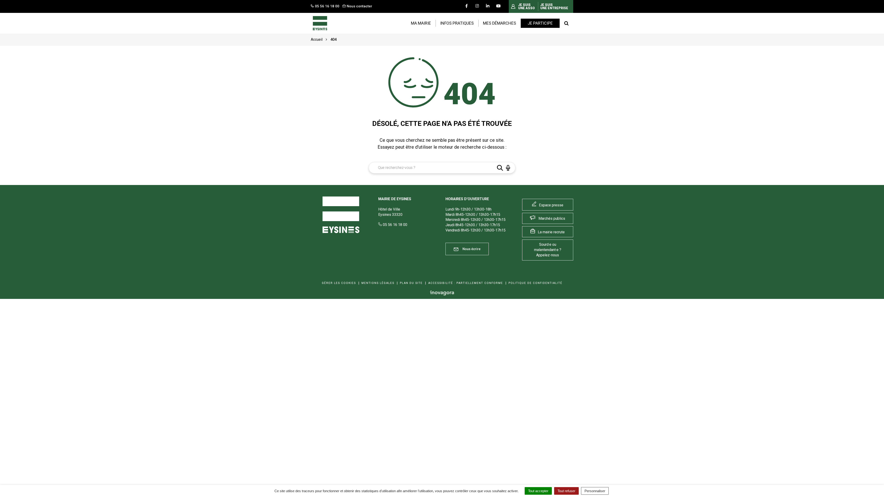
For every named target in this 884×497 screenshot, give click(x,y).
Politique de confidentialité (535, 283)
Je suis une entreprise (554, 6)
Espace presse (551, 205)
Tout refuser (566, 491)
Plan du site (411, 283)
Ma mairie (421, 23)
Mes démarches (499, 23)
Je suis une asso (526, 6)
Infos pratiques (457, 23)
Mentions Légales (377, 283)
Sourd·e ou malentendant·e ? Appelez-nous (547, 249)
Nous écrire (471, 249)
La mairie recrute (551, 232)
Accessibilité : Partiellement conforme (465, 283)
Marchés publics (551, 218)
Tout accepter (538, 491)
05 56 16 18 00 (394, 224)
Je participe (540, 23)
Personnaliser (594, 491)
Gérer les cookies (339, 283)
